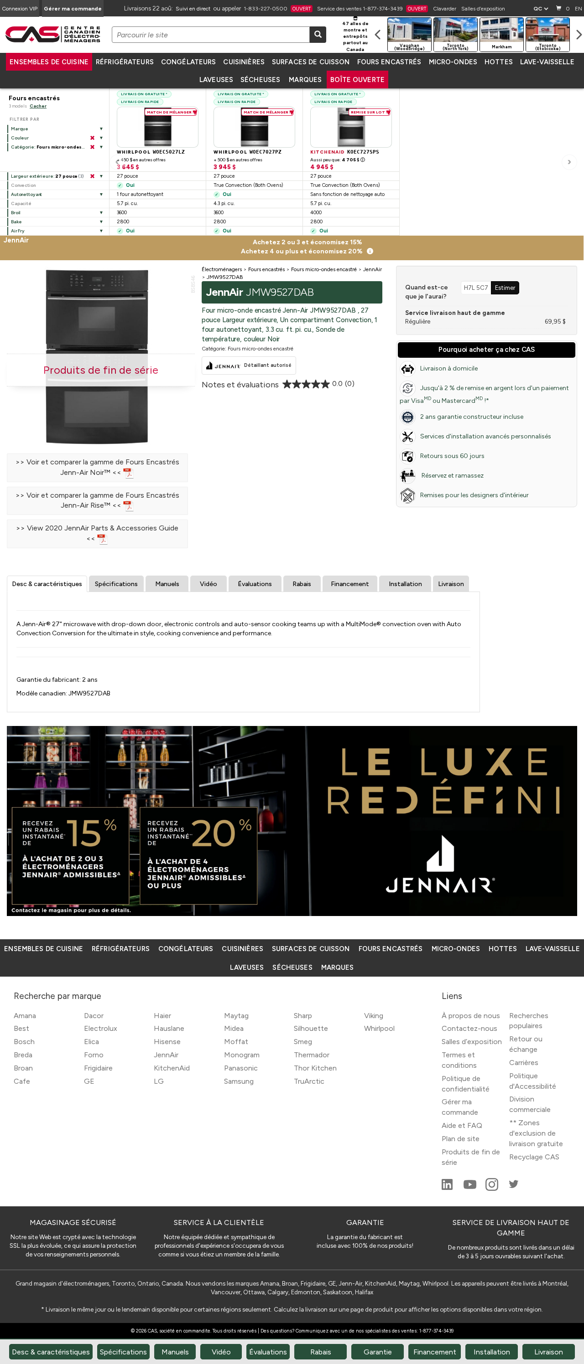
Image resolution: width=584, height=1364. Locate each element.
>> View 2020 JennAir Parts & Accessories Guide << (97, 533)
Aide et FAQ (462, 1125)
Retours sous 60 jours (452, 456)
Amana (25, 1015)
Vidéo (208, 584)
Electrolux (100, 1028)
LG (159, 1081)
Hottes (499, 62)
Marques (305, 80)
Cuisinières (243, 62)
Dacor (94, 1015)
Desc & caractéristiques (47, 584)
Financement (350, 584)
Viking (373, 1015)
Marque (19, 129)
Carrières (523, 1062)
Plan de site (461, 1138)
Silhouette (311, 1028)
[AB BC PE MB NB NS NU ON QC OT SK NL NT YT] (540, 8)
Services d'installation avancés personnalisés (485, 436)
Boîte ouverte (357, 80)
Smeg (303, 1041)
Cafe (22, 1081)
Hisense (167, 1041)
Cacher (38, 106)
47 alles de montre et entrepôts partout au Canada (355, 36)
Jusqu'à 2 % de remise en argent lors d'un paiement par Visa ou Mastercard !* (484, 394)
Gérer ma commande (73, 8)
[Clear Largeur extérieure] (92, 176)
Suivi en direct (193, 8)
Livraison (451, 584)
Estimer (505, 287)
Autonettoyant (26, 194)
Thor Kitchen (315, 1068)
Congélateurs (188, 62)
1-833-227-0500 (277, 8)
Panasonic (241, 1068)
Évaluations (255, 584)
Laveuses (216, 80)
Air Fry (18, 231)
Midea (234, 1028)
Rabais (301, 584)
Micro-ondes (453, 62)
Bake (16, 222)
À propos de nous (471, 1015)
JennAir (166, 1054)
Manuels (167, 584)
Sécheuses (260, 80)
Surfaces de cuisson (311, 62)
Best (21, 1028)
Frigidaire (98, 1068)
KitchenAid (172, 1068)
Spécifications (116, 584)
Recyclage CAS (534, 1157)
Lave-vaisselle (547, 62)
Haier (162, 1015)
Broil (16, 213)
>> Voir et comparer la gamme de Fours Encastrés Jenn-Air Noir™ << (97, 467)
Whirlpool (379, 1028)
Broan (23, 1068)
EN (578, 8)
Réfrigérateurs (125, 62)
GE (89, 1081)
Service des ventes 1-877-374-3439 (371, 8)
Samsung (239, 1081)
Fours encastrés (389, 62)
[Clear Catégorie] (92, 147)
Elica (91, 1041)
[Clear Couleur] (92, 138)
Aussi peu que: (337, 159)
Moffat (236, 1041)
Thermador (311, 1054)
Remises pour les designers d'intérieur (474, 495)
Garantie (378, 1352)
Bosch (24, 1041)
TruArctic (309, 1081)
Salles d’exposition (483, 8)
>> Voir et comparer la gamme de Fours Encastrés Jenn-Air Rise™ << (97, 500)
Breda (23, 1054)
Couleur (20, 138)
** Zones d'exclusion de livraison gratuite (536, 1133)
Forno (94, 1054)
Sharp (303, 1015)
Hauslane (169, 1028)
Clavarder (444, 8)
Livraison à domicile (449, 368)
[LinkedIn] (448, 1188)
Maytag (236, 1015)
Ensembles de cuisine (49, 62)
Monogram (242, 1054)
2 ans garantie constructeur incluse (471, 417)
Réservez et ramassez (452, 475)
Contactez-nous (469, 1028)
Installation (405, 584)
